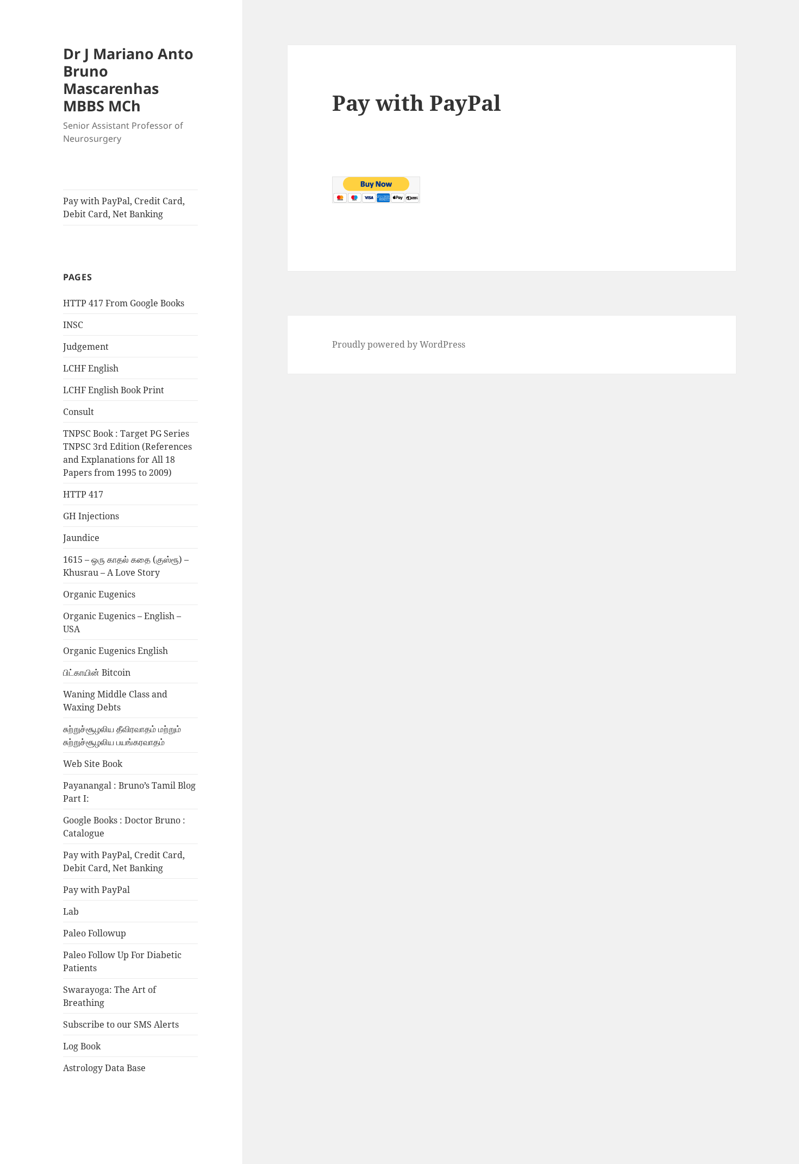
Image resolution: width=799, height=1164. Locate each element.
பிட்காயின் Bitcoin (96, 672)
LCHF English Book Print (113, 390)
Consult (78, 412)
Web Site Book (92, 764)
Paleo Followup (94, 933)
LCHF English (90, 368)
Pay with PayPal (96, 890)
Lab (71, 911)
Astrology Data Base (104, 1068)
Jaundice (81, 538)
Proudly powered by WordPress (398, 344)
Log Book (82, 1046)
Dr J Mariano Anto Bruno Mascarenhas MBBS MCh (128, 79)
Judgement (86, 347)
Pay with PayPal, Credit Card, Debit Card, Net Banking (124, 207)
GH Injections (91, 516)
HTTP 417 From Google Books (123, 303)
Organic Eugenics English (115, 651)
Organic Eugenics (99, 594)
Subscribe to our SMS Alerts (121, 1024)
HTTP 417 (83, 494)
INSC (73, 325)
